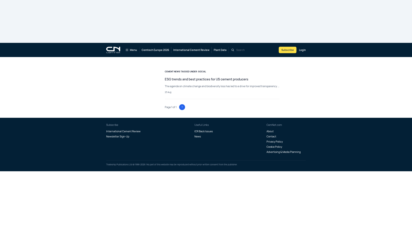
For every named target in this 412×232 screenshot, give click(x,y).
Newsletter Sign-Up (117, 136)
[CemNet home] (113, 50)
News (197, 136)
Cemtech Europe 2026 (155, 50)
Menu (133, 50)
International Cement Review (191, 50)
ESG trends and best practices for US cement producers (206, 79)
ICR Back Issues (203, 131)
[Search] (232, 50)
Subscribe (287, 50)
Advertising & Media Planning (284, 152)
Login (302, 50)
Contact (271, 136)
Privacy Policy (275, 141)
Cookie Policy (274, 147)
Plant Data (220, 50)
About (270, 131)
